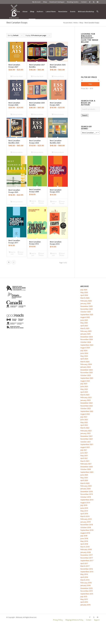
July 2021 (83, 450)
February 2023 (86, 397)
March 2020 (84, 483)
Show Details (41, 202)
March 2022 (84, 428)
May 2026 (84, 292)
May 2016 (84, 574)
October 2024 (85, 342)
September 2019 (86, 500)
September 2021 (86, 444)
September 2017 (86, 560)
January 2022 (85, 433)
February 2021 (86, 464)
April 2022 (84, 425)
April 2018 (84, 544)
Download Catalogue (57, 2)
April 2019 (84, 513)
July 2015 (83, 596)
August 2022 (85, 414)
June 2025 (84, 320)
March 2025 (84, 328)
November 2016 (86, 569)
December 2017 (86, 555)
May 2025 (84, 323)
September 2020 (86, 472)
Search (84, 115)
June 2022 (84, 419)
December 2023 (86, 370)
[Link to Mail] (98, 2)
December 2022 (86, 403)
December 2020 (86, 466)
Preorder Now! (17, 76)
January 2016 (85, 585)
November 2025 (86, 309)
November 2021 (86, 439)
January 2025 (85, 334)
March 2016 (84, 580)
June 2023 (84, 386)
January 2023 (85, 400)
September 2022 (86, 411)
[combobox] (90, 132)
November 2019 (86, 494)
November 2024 (86, 339)
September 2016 (86, 571)
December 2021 (86, 436)
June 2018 (84, 538)
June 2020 (84, 475)
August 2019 (85, 502)
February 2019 (86, 519)
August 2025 (85, 317)
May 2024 (84, 356)
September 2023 (86, 378)
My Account (36, 2)
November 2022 (86, 406)
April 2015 (84, 602)
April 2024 (84, 359)
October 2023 (85, 375)
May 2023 (84, 389)
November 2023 (86, 372)
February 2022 (86, 430)
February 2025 (86, 331)
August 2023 (85, 381)
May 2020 (84, 477)
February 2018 (86, 549)
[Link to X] (94, 2)
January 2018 (85, 552)
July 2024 (83, 350)
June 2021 (84, 453)
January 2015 (85, 605)
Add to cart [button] (33, 202)
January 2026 (85, 303)
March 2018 (84, 547)
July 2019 (83, 505)
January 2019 (85, 522)
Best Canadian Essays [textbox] (90, 132)
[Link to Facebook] (90, 2)
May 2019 (84, 511)
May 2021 (84, 455)
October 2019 (85, 497)
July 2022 (83, 417)
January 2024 (85, 367)
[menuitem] (36, 2)
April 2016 (84, 577)
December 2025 (86, 306)
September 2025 (86, 314)
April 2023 (84, 392)
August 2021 (85, 447)
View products (58, 76)
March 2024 (84, 361)
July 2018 (83, 535)
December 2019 (86, 491)
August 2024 (85, 347)
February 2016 (86, 583)
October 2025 (85, 312)
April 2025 (84, 325)
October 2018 (85, 527)
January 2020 (85, 488)
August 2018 (85, 533)
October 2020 (85, 469)
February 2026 (86, 301)
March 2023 (84, 395)
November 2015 (86, 591)
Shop (45, 2)
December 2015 (86, 588)
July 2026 (83, 289)
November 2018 (86, 524)
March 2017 (84, 566)
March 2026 (84, 298)
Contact (83, 2)
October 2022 (85, 408)
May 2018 (84, 541)
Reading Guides (72, 2)
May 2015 (84, 599)
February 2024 (86, 364)
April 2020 (84, 480)
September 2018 (86, 530)
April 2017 (84, 563)
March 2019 (84, 516)
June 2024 (84, 353)
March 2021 (84, 461)
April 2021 (84, 458)
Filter (90, 84)
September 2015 (86, 594)
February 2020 (86, 486)
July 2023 (83, 383)
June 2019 (84, 508)
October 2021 (85, 442)
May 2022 (84, 422)
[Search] (97, 11)
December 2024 (86, 337)
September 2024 (86, 345)
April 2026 (84, 295)
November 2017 (86, 558)
